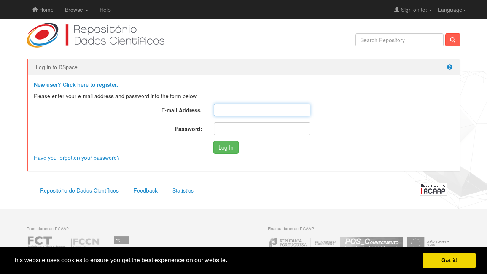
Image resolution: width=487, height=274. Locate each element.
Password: (188, 128)
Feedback (146, 190)
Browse (74, 9)
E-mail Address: (181, 110)
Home (46, 9)
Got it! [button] (449, 260)
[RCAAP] (433, 188)
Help (105, 9)
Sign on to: (413, 9)
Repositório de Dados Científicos (79, 190)
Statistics (183, 190)
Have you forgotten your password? (77, 157)
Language (450, 9)
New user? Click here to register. (76, 84)
